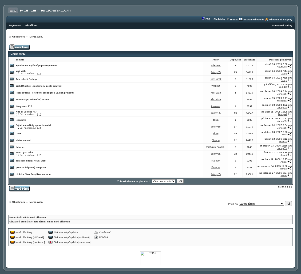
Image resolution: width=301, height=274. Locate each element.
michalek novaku (215, 147)
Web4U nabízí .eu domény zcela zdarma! (39, 86)
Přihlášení (31, 25)
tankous (215, 106)
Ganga (216, 140)
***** (284, 134)
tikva (215, 119)
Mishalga (216, 92)
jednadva (21, 120)
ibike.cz (20, 147)
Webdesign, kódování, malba (32, 99)
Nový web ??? (24, 106)
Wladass (216, 65)
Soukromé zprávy (282, 25)
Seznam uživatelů (253, 19)
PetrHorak (216, 79)
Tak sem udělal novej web (31, 160)
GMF (18, 133)
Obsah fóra (19, 36)
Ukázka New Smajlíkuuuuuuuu (33, 174)
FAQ (208, 19)
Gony (284, 73)
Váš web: (21, 71)
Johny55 (216, 72)
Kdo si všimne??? (26, 111)
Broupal (282, 114)
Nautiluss (282, 66)
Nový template (37, 167)
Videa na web (23, 140)
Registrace (15, 25)
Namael (215, 160)
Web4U (215, 85)
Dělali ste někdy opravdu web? (33, 125)
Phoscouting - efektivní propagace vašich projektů (45, 92)
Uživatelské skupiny (280, 19)
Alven (284, 162)
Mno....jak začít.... (26, 152)
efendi (283, 155)
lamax (283, 168)
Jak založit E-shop (26, 79)
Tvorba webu (35, 36)
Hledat (234, 19)
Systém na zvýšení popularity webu (36, 65)
